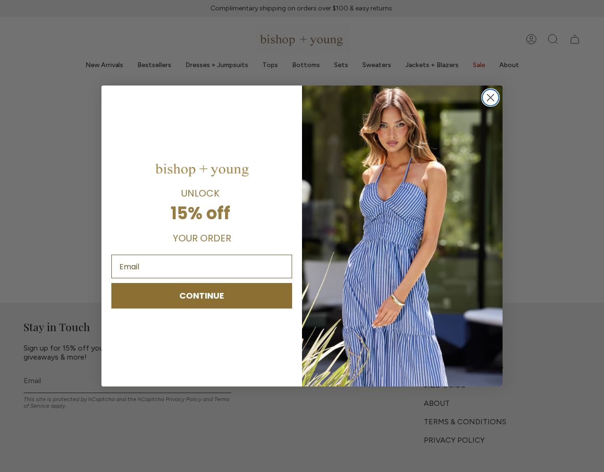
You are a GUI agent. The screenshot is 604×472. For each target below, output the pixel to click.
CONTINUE (201, 295)
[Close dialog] (490, 97)
